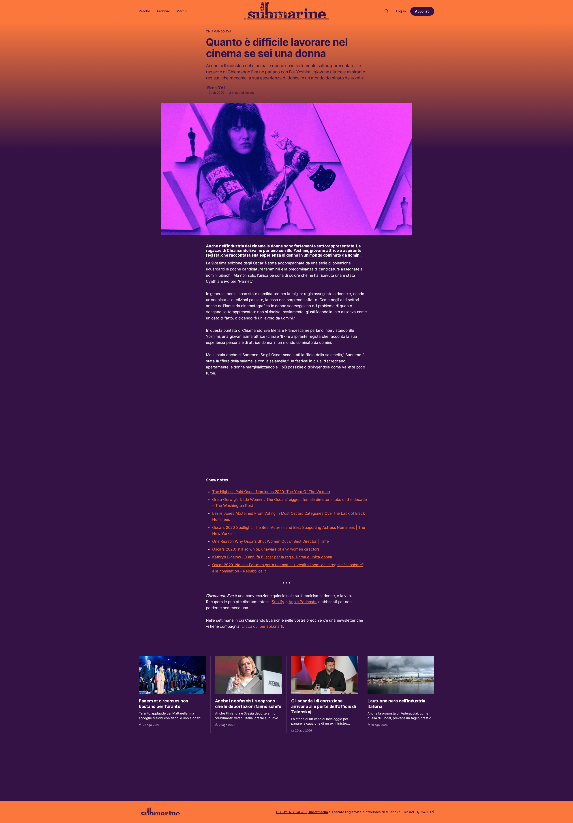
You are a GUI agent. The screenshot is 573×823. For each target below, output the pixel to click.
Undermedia (318, 812)
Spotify (278, 602)
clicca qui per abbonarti (262, 626)
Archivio (163, 11)
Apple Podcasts (302, 602)
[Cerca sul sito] (386, 11)
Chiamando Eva (218, 31)
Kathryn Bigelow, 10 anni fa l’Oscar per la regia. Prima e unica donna (272, 557)
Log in (401, 11)
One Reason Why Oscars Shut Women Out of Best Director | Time (270, 541)
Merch (181, 11)
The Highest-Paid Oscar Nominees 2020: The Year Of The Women (271, 491)
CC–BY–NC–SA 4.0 (291, 812)
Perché (144, 11)
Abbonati (422, 11)
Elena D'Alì (216, 87)
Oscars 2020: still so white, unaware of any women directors (266, 549)
